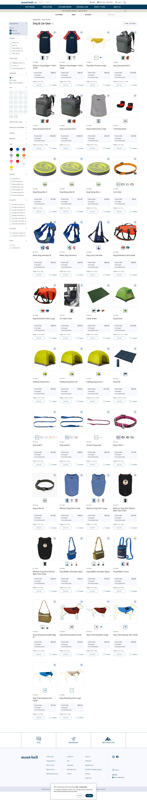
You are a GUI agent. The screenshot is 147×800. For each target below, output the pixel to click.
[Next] (56, 437)
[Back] (33, 437)
